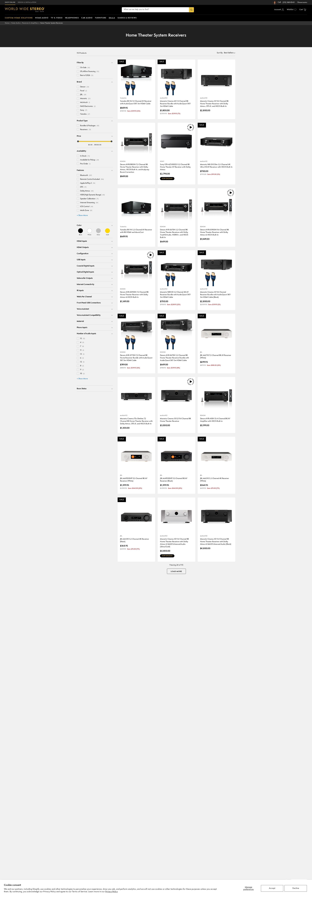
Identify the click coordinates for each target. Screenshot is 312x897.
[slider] (78, 141)
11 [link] (82, 350)
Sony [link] (83, 110)
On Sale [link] (85, 68)
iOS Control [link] (86, 207)
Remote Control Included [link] (92, 179)
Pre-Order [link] (85, 164)
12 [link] (82, 362)
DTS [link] (83, 187)
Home (7, 23)
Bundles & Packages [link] (89, 126)
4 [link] (82, 342)
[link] (80, 232)
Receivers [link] (85, 130)
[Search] (191, 9)
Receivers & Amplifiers (30, 23)
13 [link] (82, 354)
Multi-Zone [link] (86, 210)
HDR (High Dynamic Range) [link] (92, 195)
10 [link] (82, 374)
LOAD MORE (176, 571)
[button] (302, 9)
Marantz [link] (85, 98)
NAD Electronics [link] (88, 106)
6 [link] (82, 358)
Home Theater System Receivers (51, 23)
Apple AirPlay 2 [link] (87, 183)
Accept (272, 888)
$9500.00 (97, 145)
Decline (295, 888)
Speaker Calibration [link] (89, 199)
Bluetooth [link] (86, 175)
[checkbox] (78, 67)
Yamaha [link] (85, 114)
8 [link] (82, 366)
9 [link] (82, 370)
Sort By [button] (220, 53)
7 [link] (82, 346)
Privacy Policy (111, 892)
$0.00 (90, 145)
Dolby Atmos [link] (86, 191)
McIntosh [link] (85, 102)
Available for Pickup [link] (89, 160)
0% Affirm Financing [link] (89, 71)
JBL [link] (83, 95)
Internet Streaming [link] (89, 203)
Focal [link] (83, 91)
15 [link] (82, 339)
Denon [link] (84, 87)
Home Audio (15, 23)
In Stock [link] (85, 156)
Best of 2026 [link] (86, 75)
